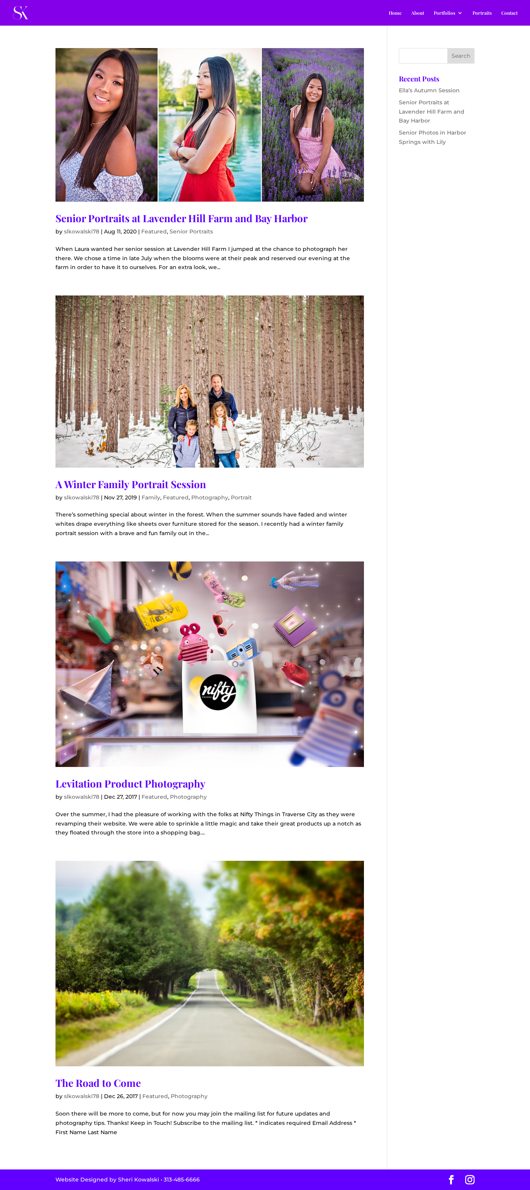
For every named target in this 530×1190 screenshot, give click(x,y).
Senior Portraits (191, 231)
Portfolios (444, 13)
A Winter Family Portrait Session (130, 484)
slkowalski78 (81, 231)
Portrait (241, 497)
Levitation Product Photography (130, 783)
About (417, 13)
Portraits (482, 13)
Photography (209, 497)
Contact (509, 13)
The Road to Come (98, 1083)
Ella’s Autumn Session (429, 90)
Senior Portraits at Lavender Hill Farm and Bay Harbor (181, 218)
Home (395, 13)
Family (151, 497)
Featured (154, 231)
